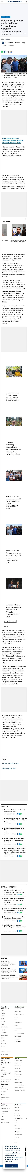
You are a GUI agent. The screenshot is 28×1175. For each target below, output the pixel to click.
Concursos (18, 1041)
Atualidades (17, 1125)
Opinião (2, 1038)
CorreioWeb (5, 1058)
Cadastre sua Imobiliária (20, 1090)
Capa (2, 1010)
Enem (16, 1019)
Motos (2, 1119)
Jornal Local (17, 1110)
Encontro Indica (18, 1128)
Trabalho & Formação (19, 1014)
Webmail (3, 1060)
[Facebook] (5, 52)
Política (8, 39)
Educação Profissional (19, 1033)
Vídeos (2, 1116)
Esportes (3, 1029)
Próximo (13, 621)
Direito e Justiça (4, 1032)
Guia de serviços (18, 1074)
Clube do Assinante (5, 1097)
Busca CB (3, 1094)
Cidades (3, 1013)
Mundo (2, 1024)
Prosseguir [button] (12, 1166)
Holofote (3, 1040)
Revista (16, 1123)
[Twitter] (8, 52)
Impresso (4, 1084)
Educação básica (18, 1008)
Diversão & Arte (4, 1027)
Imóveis (3, 1067)
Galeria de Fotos (18, 1082)
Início (2, 39)
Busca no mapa (18, 1065)
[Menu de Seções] (2, 2)
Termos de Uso (4, 1054)
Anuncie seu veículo (5, 1108)
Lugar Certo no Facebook (20, 1085)
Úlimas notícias (18, 1071)
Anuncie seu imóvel (19, 1063)
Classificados (5, 1063)
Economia (3, 1021)
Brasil (2, 1018)
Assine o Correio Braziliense (7, 1100)
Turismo (3, 1046)
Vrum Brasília (17, 1115)
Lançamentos (17, 1068)
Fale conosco (17, 1038)
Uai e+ (16, 1140)
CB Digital (3, 1091)
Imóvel (17, 1058)
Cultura (16, 1025)
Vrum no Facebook (5, 1122)
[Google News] (11, 52)
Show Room (17, 1076)
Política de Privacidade (6, 1051)
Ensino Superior (18, 1011)
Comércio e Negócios (5, 1081)
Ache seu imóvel (18, 1060)
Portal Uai (17, 1137)
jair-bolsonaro (14, 763)
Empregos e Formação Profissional (6, 1073)
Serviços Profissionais (5, 1079)
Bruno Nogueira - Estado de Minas (14, 42)
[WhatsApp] (2, 52)
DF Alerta (17, 1107)
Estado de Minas (18, 1134)
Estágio (16, 1017)
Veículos (3, 1070)
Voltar (6, 621)
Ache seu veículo (4, 1105)
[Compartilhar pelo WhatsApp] (21, 814)
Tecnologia (3, 1043)
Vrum (3, 1104)
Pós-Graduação (18, 1036)
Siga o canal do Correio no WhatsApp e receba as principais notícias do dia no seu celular (12, 140)
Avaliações (3, 1114)
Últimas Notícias (18, 1022)
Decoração (17, 1079)
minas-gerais (7, 768)
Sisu (15, 1030)
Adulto (2, 1076)
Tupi (15, 1142)
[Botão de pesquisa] (26, 2)
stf (15, 768)
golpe (5, 763)
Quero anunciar (4, 1064)
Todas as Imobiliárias (19, 1087)
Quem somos (4, 1049)
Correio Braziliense (5, 1008)
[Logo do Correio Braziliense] (14, 2)
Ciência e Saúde (4, 1035)
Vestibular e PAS (18, 1028)
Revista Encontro (21, 1118)
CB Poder (17, 1113)
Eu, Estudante (19, 1007)
